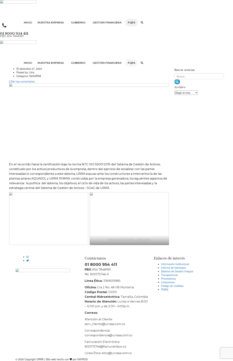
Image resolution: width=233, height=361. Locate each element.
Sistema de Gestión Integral (177, 271)
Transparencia (169, 275)
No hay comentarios (23, 81)
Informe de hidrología (173, 267)
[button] (51, 23)
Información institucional (175, 264)
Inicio (28, 22)
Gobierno (78, 22)
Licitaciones (168, 282)
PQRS (131, 22)
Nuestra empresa (50, 22)
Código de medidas (172, 286)
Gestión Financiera (107, 22)
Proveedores (168, 278)
